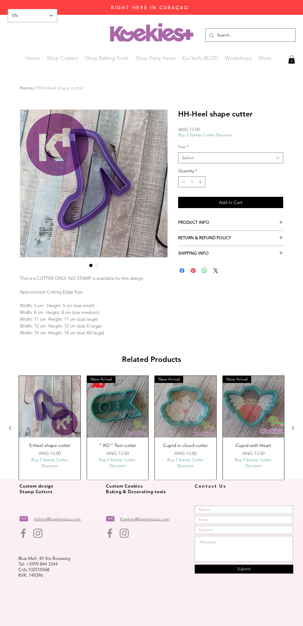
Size (183, 146)
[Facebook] (23, 533)
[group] (151, 427)
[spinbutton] (191, 182)
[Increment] (200, 182)
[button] (291, 59)
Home (26, 88)
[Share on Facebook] (182, 270)
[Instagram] (38, 533)
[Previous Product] (10, 428)
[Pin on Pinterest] (193, 270)
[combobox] (230, 158)
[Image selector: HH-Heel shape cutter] (91, 265)
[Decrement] (182, 182)
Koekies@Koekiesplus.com (144, 519)
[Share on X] (215, 270)
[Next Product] (292, 428)
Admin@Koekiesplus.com (57, 519)
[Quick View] (49, 406)
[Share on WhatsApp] (204, 270)
